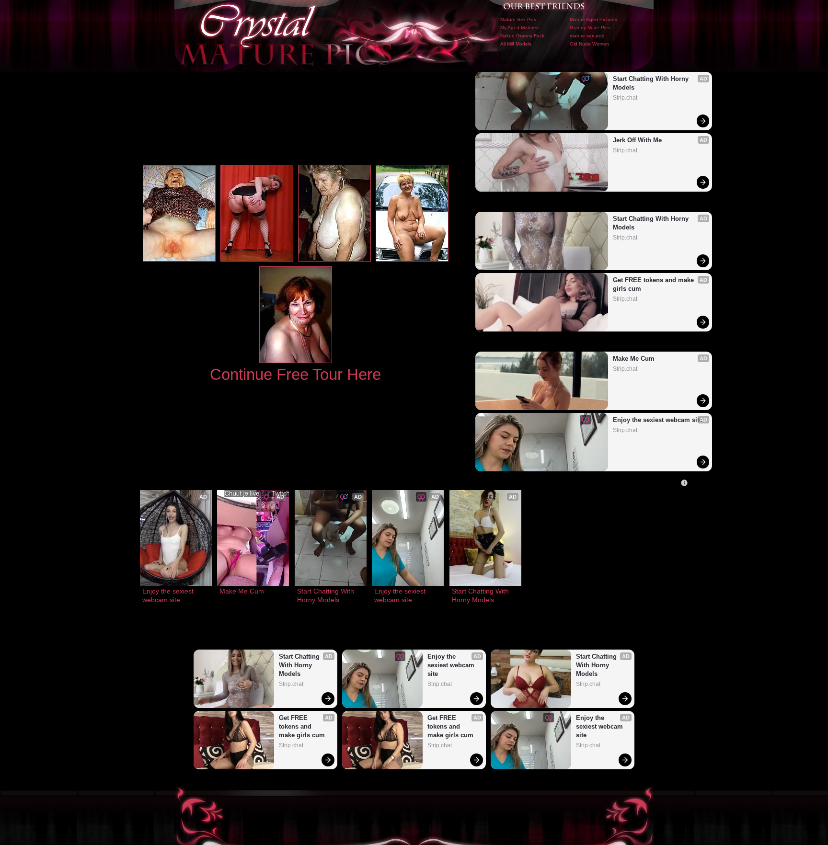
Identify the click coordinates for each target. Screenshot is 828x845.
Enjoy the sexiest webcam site (657, 419)
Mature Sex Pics (518, 19)
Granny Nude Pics (590, 27)
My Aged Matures (519, 27)
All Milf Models (515, 43)
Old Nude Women (589, 43)
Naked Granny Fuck (522, 35)
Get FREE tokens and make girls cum (654, 284)
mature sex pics (587, 35)
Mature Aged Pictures (593, 19)
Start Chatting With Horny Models (651, 83)
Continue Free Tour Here (295, 374)
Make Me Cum (634, 358)
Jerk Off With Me (637, 140)
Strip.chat (625, 97)
